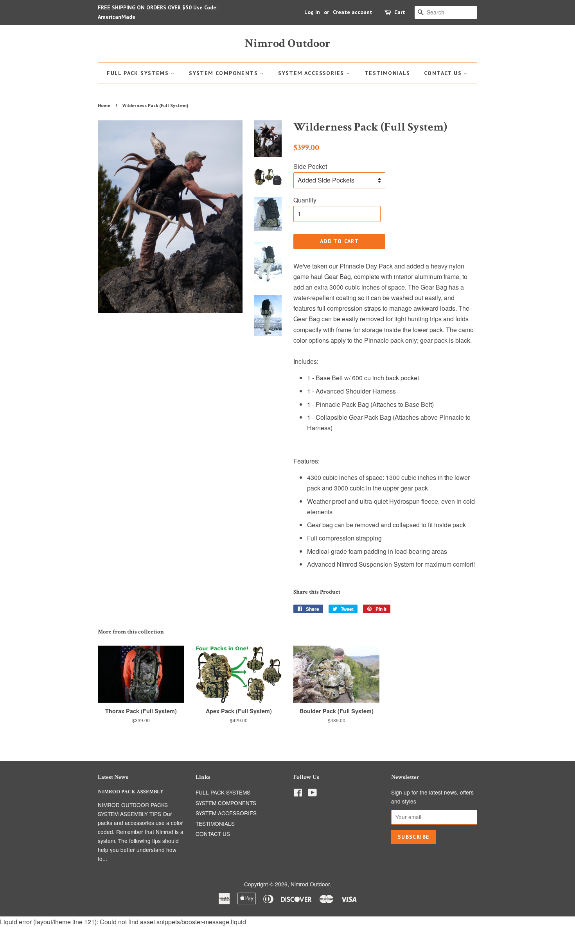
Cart (399, 12)
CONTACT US (444, 73)
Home (104, 105)
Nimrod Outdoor (287, 44)
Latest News (113, 777)
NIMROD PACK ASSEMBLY (131, 791)
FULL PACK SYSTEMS (139, 73)
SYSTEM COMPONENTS (224, 73)
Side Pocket (310, 166)
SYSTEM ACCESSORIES (312, 73)
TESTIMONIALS (387, 73)
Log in (312, 12)
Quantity (304, 199)
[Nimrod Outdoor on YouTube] (312, 794)
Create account (352, 12)
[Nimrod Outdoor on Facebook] (297, 794)
